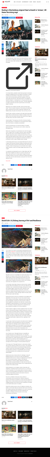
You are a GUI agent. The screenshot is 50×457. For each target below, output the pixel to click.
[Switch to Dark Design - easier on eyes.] (46, 1)
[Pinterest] (3, 51)
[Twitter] (3, 47)
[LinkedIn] (3, 49)
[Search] (48, 2)
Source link (8, 160)
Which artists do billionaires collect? (8, 187)
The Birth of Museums (44, 25)
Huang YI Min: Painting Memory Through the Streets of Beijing (7, 202)
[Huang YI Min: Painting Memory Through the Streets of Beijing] (9, 196)
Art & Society (18, 1)
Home (15, 1)
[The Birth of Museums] (37, 26)
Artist (36, 57)
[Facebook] (3, 44)
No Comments (23, 223)
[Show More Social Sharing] (24, 18)
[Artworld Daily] (6, 2)
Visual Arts (39, 1)
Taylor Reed (10, 169)
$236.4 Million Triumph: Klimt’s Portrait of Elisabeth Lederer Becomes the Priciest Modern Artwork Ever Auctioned (25, 203)
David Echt (13, 251)
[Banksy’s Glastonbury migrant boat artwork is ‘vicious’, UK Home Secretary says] (17, 30)
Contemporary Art (25, 1)
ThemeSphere (30, 453)
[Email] (3, 53)
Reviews (34, 1)
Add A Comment (17, 210)
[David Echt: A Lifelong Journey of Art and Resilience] (17, 238)
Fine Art (30, 1)
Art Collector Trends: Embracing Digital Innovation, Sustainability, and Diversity (25, 188)
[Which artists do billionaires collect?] (9, 182)
